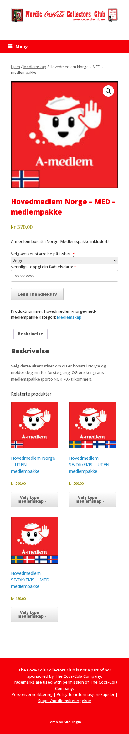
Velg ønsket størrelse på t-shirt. (41, 253)
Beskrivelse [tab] (30, 334)
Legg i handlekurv (37, 294)
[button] (108, 91)
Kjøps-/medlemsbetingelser (64, 700)
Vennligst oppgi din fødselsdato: (42, 267)
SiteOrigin (72, 722)
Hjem (15, 66)
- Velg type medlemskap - (32, 499)
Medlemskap (34, 66)
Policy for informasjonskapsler (86, 694)
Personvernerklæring (32, 694)
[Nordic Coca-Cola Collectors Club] (64, 15)
